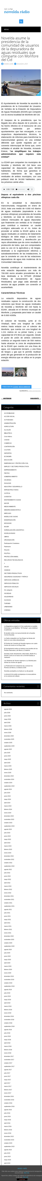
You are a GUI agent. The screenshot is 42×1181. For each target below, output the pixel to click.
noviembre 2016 (9, 1100)
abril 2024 (7, 803)
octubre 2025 (8, 742)
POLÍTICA (7, 553)
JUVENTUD (7, 496)
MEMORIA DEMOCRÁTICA (12, 510)
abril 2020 (7, 963)
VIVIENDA (7, 610)
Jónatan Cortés (8, 64)
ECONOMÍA (7, 456)
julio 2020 (7, 953)
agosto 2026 (8, 709)
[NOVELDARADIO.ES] (21, 15)
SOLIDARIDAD (8, 596)
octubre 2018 (8, 1023)
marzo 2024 (7, 806)
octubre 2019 (8, 983)
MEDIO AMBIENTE (24, 387)
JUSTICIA (7, 493)
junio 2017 (7, 1076)
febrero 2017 (8, 1090)
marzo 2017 (7, 1086)
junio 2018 (7, 1036)
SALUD (6, 566)
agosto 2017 (8, 1069)
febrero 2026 (8, 729)
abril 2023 (7, 843)
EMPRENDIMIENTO (10, 470)
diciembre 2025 (9, 736)
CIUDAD (15, 387)
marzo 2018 (7, 1046)
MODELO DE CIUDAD (11, 516)
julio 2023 (7, 833)
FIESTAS (7, 473)
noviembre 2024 (9, 779)
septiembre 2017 (9, 1066)
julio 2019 (7, 993)
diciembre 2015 (9, 1136)
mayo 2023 (7, 839)
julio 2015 (7, 1153)
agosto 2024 (8, 789)
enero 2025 (7, 772)
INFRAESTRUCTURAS (11, 490)
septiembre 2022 (9, 866)
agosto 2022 (8, 869)
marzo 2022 (7, 886)
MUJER (6, 526)
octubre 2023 (8, 822)
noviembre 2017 (9, 1059)
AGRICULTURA (9, 426)
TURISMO (7, 603)
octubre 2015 (8, 1143)
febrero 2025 (8, 769)
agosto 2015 (8, 1150)
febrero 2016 (8, 1130)
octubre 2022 (8, 863)
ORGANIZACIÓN (9, 540)
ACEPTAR (22, 1179)
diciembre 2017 (9, 1056)
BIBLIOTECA (8, 433)
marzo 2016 (7, 1126)
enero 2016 (7, 1133)
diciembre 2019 (9, 976)
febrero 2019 (8, 1009)
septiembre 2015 (9, 1146)
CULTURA (7, 450)
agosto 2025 (8, 749)
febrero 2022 (8, 889)
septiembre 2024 (9, 786)
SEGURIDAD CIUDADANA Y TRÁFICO (16, 577)
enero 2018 (7, 1053)
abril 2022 (7, 883)
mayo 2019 (7, 999)
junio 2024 (7, 796)
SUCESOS (7, 600)
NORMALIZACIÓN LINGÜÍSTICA (14, 530)
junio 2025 (7, 756)
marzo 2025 (7, 766)
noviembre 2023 (9, 819)
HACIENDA (7, 480)
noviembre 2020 (9, 939)
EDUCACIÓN (8, 460)
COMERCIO (8, 443)
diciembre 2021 (9, 896)
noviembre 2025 (9, 739)
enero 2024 (7, 813)
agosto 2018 (8, 1029)
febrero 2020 (8, 969)
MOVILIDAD (8, 523)
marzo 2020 (7, 966)
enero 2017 (7, 1093)
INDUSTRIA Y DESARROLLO (13, 486)
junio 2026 (7, 716)
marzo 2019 (7, 1006)
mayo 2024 (7, 799)
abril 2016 (7, 1123)
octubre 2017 (8, 1063)
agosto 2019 (8, 989)
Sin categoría (8, 590)
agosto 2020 (8, 949)
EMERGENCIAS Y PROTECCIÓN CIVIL (16, 463)
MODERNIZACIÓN (10, 520)
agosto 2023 (8, 829)
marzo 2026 (7, 726)
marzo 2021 (7, 926)
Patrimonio (7, 546)
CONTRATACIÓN (9, 446)
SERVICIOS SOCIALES (11, 587)
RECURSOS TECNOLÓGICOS (13, 560)
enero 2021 (7, 933)
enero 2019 (7, 1013)
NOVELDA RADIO (9, 533)
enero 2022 (7, 893)
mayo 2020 (7, 959)
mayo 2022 (7, 879)
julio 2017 (7, 1073)
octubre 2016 (8, 1103)
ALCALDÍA (7, 430)
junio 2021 (7, 916)
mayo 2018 (7, 1039)
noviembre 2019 (9, 979)
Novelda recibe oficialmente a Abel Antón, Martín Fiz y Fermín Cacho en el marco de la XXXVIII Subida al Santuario (20, 655)
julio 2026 (7, 712)
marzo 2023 (7, 846)
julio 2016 (7, 1113)
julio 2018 (7, 1033)
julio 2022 (7, 873)
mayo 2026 (7, 719)
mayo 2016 (7, 1120)
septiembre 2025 (9, 746)
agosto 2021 (8, 909)
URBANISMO (8, 607)
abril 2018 (7, 1043)
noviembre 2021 (9, 899)
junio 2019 (7, 996)
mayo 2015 (7, 1160)
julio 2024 (7, 792)
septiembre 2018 (9, 1026)
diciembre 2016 (9, 1096)
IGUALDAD (7, 483)
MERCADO (7, 513)
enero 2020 (7, 973)
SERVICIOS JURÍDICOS (11, 580)
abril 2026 (7, 722)
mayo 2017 (7, 1080)
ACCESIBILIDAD (9, 413)
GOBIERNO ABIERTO (10, 476)
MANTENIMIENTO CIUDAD (12, 500)
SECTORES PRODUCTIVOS (13, 573)
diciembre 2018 (9, 1016)
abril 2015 (7, 1163)
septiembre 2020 (9, 946)
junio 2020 (7, 956)
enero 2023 (7, 853)
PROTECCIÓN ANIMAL (11, 556)
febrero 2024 (8, 809)
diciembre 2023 (9, 816)
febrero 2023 (8, 849)
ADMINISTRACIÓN (10, 423)
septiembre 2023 (9, 826)
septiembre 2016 (9, 1106)
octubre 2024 (8, 782)
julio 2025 (7, 752)
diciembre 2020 (9, 936)
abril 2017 (7, 1083)
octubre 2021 (8, 903)
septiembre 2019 (9, 986)
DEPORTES (8, 453)
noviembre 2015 (9, 1140)
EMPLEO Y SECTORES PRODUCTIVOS (16, 466)
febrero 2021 (8, 929)
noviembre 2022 (9, 859)
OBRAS (6, 536)
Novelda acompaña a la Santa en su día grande (18, 671)
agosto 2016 (8, 1110)
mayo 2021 (7, 919)
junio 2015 (7, 1156)
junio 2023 (7, 836)
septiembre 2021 (9, 906)
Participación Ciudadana (11, 543)
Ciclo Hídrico (8, 436)
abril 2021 (7, 923)
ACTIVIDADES (8, 420)
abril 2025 (7, 762)
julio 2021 (7, 913)
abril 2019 (7, 1003)
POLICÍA (6, 550)
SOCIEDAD (7, 593)
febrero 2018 (8, 1050)
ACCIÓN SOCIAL (9, 416)
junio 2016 (7, 1116)
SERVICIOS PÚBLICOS (11, 583)
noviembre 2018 (9, 1019)
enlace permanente (34, 391)
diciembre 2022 (9, 856)
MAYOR (6, 503)
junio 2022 (7, 876)
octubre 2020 (8, 943)
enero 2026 (7, 732)
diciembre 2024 (9, 776)
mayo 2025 (7, 759)
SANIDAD (7, 570)
